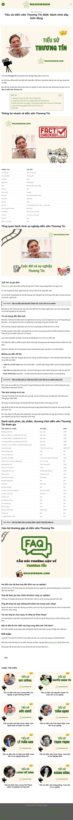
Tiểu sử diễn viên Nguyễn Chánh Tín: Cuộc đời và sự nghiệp (55, 694)
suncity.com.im (26, 814)
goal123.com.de (62, 811)
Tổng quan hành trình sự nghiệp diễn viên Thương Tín (30, 101)
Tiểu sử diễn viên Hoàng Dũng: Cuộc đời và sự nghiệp (54, 786)
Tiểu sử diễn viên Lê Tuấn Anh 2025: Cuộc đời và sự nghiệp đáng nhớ (18, 755)
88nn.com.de (48, 814)
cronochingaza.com (20, 809)
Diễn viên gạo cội (36, 11)
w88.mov (16, 816)
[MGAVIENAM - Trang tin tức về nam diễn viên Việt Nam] (36, 4)
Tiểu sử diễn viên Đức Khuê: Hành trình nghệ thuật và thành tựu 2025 (18, 724)
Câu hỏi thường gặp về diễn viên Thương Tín (27, 105)
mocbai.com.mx (5, 814)
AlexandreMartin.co (58, 809)
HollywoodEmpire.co (26, 811)
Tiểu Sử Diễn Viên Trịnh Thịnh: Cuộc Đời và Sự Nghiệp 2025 (54, 755)
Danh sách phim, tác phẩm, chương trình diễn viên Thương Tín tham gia (36, 103)
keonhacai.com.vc (6, 816)
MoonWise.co (4, 811)
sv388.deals (44, 816)
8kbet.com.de (23, 816)
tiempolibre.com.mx (50, 811)
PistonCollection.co (6, 809)
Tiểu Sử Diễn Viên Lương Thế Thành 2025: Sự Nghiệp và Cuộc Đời (18, 786)
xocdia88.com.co (34, 816)
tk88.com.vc (57, 814)
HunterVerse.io (38, 811)
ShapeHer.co (14, 811)
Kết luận (15, 108)
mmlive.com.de (16, 814)
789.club (3, 819)
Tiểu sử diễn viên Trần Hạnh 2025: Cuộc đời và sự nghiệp (55, 724)
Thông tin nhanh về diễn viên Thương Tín (26, 98)
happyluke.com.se (38, 814)
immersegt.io (31, 809)
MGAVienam (52, 642)
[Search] (71, 4)
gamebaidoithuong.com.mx (58, 816)
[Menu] (3, 4)
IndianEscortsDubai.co (43, 809)
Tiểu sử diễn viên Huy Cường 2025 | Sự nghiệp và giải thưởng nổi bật (18, 694)
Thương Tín (5, 286)
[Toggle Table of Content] (59, 95)
